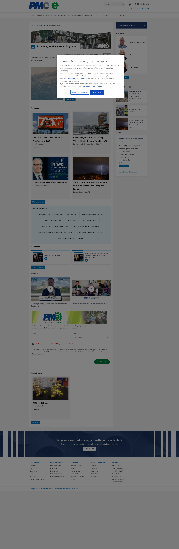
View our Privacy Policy (92, 86)
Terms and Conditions (76, 78)
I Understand (97, 92)
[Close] (121, 57)
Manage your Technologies (80, 92)
